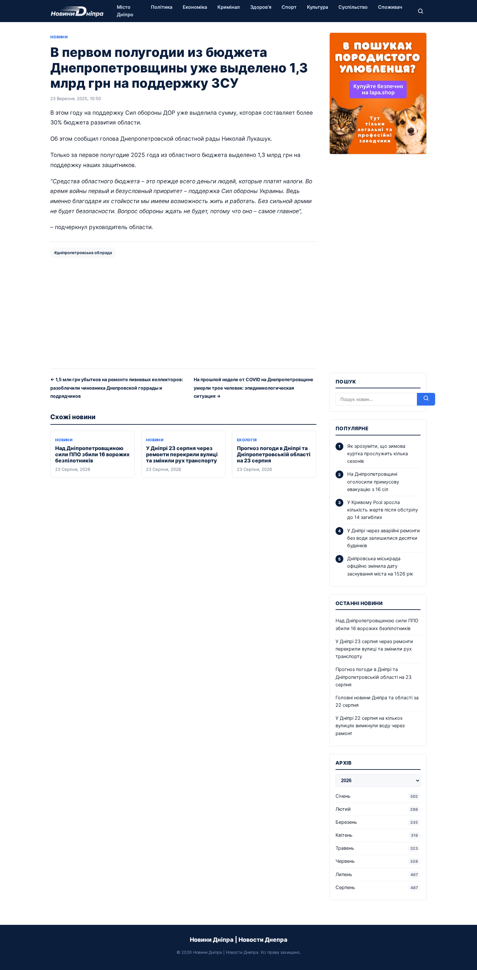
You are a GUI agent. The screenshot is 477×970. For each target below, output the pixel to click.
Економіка (195, 7)
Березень (377, 822)
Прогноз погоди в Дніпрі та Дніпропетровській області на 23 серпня (274, 454)
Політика (161, 7)
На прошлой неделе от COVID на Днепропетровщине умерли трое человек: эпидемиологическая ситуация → (253, 388)
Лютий (377, 809)
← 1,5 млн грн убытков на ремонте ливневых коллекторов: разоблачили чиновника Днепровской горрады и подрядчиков (116, 388)
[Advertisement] (183, 312)
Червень (377, 861)
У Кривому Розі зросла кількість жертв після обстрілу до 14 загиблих (382, 509)
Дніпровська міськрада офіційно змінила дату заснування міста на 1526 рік (380, 566)
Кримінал (228, 7)
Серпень (377, 887)
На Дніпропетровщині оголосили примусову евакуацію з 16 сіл (373, 481)
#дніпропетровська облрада (83, 252)
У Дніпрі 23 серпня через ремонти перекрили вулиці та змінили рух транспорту (182, 454)
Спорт (289, 7)
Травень (377, 848)
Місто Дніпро (125, 11)
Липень (377, 874)
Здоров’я (260, 7)
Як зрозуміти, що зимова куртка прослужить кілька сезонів (377, 453)
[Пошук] (420, 11)
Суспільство (353, 7)
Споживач (390, 7)
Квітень (377, 835)
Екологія (247, 440)
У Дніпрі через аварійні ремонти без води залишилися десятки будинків (383, 538)
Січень (377, 796)
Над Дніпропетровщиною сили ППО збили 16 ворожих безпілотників (92, 454)
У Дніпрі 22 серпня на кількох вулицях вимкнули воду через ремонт (370, 725)
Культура (317, 7)
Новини (58, 37)
